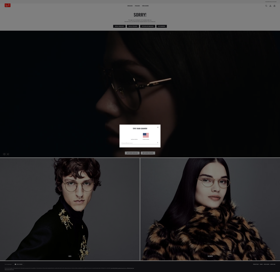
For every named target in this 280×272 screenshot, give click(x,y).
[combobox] (140, 142)
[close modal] (158, 127)
